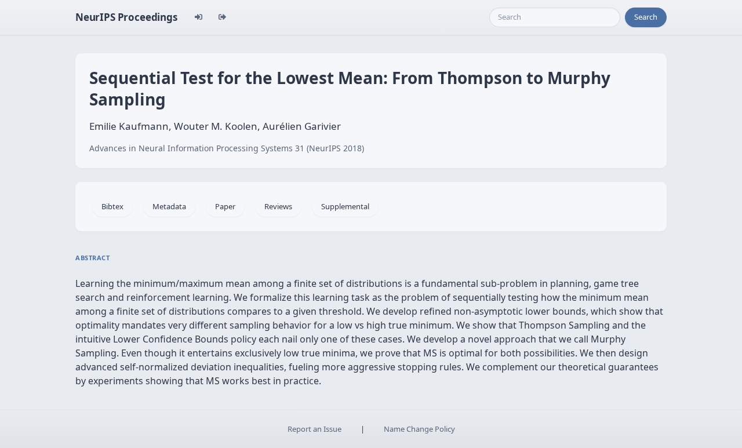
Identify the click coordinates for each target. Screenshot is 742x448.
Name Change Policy (419, 429)
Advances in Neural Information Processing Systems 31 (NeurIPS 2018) (226, 148)
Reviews (278, 206)
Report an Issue (314, 429)
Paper (225, 206)
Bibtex (112, 206)
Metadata (169, 206)
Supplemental (345, 206)
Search (645, 17)
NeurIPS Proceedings (126, 17)
